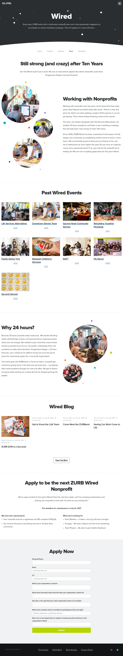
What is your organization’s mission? (44, 583)
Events (40, 51)
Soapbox (50, 51)
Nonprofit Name (37, 559)
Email (34, 567)
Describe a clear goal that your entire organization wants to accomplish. (57, 601)
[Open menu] (120, 3)
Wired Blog (81, 51)
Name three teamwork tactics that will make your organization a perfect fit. (58, 592)
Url (33, 575)
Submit (61, 630)
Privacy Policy (87, 650)
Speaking (61, 51)
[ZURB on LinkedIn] (117, 650)
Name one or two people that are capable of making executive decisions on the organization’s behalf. (59, 619)
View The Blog (61, 460)
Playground (43, 650)
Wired (71, 51)
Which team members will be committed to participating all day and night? (57, 610)
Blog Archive (71, 650)
